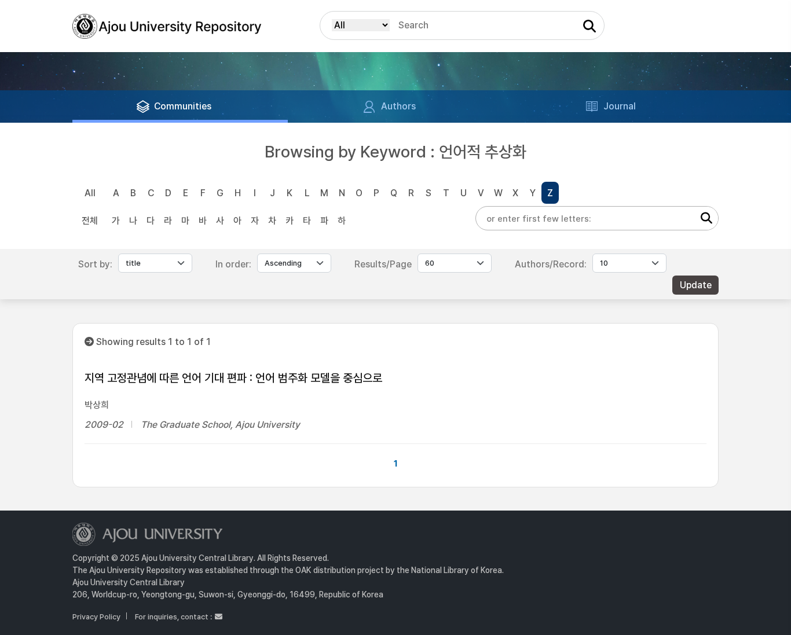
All (90, 193)
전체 (90, 220)
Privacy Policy (96, 616)
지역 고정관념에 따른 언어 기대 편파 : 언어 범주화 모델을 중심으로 (233, 378)
